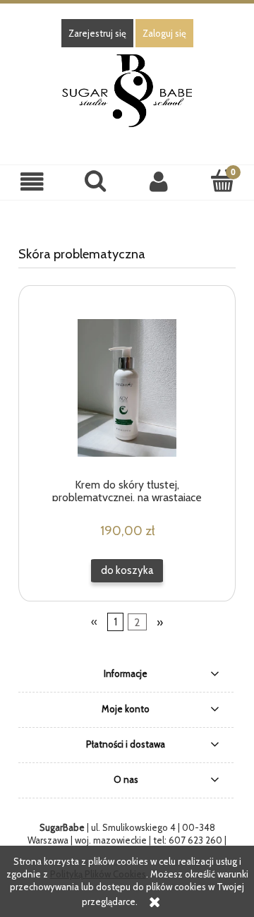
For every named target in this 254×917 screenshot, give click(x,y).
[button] (32, 181)
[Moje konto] (158, 181)
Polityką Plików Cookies (98, 874)
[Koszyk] (222, 180)
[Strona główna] (127, 89)
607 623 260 (195, 840)
